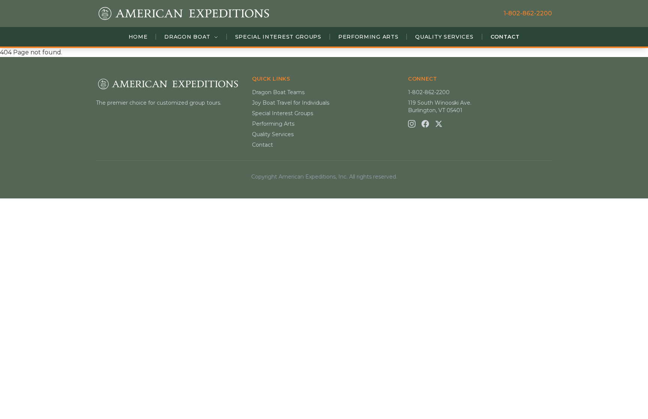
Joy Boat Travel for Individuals (290, 102)
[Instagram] (412, 124)
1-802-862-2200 (528, 13)
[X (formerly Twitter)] (438, 124)
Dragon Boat (188, 36)
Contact (505, 36)
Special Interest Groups (278, 36)
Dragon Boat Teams (278, 92)
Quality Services (444, 36)
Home (138, 36)
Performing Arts (368, 36)
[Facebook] (425, 124)
